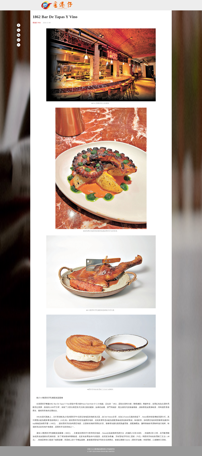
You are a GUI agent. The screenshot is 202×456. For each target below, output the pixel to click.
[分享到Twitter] (18, 30)
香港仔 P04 (37, 23)
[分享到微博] (18, 40)
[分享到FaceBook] (18, 25)
